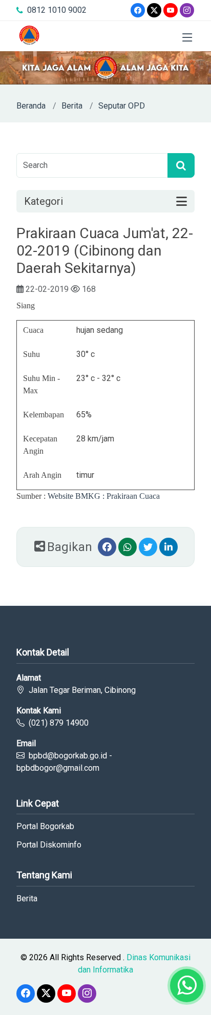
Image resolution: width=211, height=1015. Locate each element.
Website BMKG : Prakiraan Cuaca (104, 496)
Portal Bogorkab (45, 826)
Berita (71, 106)
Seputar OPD (121, 106)
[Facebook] (138, 10)
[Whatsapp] (127, 547)
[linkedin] (168, 547)
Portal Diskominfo (48, 845)
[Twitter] (154, 10)
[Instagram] (187, 10)
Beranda (31, 106)
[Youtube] (170, 10)
